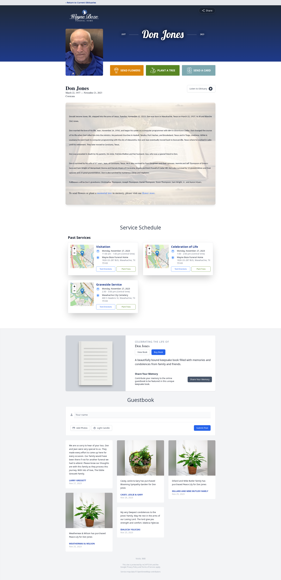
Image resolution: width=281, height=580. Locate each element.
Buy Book (158, 352)
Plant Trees (126, 269)
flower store (148, 193)
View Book (142, 352)
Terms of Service (148, 567)
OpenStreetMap (143, 571)
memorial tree (104, 193)
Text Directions (106, 269)
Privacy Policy (132, 567)
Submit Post (202, 427)
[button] (82, 253)
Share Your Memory (199, 379)
